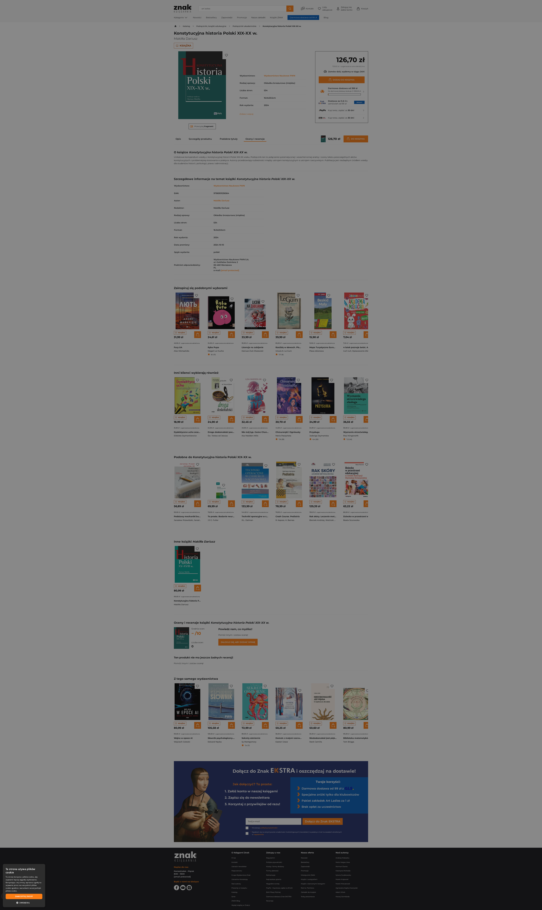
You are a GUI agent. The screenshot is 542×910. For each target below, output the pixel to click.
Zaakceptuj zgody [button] (24, 896)
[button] (24, 902)
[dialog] (24, 885)
